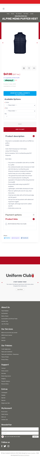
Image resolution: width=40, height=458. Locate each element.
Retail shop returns (6, 376)
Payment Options (5, 381)
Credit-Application (6, 349)
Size (6, 108)
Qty (6, 114)
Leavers (3, 338)
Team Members (5, 311)
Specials (3, 398)
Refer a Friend (4, 316)
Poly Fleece (26, 13)
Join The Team (5, 324)
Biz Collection (19, 13)
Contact (3, 368)
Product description (14, 136)
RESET (20, 124)
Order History (4, 414)
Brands (12, 13)
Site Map (3, 373)
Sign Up (35, 436)
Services (3, 340)
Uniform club (4, 419)
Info (16, 80)
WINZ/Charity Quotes (6, 335)
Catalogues (4, 392)
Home (8, 13)
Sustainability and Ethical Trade (9, 319)
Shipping (3, 378)
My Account (4, 411)
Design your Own (5, 403)
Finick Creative (31, 453)
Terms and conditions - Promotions (10, 354)
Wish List (3, 417)
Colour (7, 102)
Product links (11, 219)
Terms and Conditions (6, 352)
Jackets (31, 13)
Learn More (20, 289)
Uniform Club (4, 321)
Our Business (4, 313)
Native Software (24, 455)
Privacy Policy (4, 359)
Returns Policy (5, 384)
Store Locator (4, 371)
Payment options (13, 215)
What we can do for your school (9, 332)
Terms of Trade (5, 357)
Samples (3, 395)
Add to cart (20, 129)
